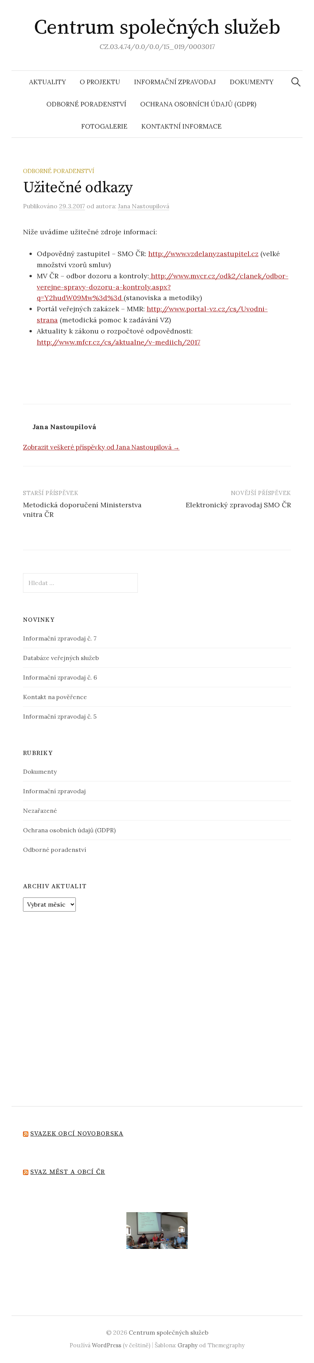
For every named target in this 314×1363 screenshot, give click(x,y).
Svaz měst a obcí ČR (67, 1172)
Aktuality (47, 82)
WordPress (106, 1345)
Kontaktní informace (181, 126)
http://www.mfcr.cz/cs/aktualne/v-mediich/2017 (118, 342)
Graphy (188, 1345)
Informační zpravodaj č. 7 (59, 638)
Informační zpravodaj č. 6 (60, 677)
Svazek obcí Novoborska (76, 1133)
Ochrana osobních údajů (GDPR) (198, 104)
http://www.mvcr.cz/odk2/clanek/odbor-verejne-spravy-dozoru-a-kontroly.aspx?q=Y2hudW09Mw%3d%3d (162, 286)
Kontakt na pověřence (55, 697)
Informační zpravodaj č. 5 (59, 716)
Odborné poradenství (86, 104)
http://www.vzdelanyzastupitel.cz (203, 253)
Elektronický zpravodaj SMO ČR (238, 504)
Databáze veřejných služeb (61, 658)
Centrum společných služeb (157, 28)
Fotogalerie (104, 126)
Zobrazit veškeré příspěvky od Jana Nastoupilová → (101, 447)
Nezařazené (40, 810)
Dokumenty (251, 82)
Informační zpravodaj (175, 82)
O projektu (100, 82)
